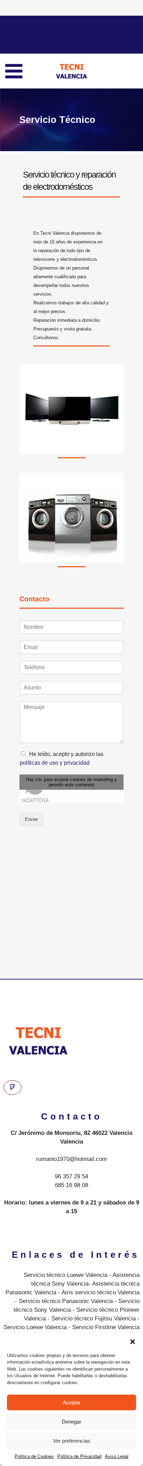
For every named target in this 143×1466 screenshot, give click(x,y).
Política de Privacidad (79, 1456)
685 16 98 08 (71, 1185)
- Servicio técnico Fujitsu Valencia (91, 1318)
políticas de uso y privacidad (55, 763)
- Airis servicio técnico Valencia (98, 1292)
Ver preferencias (71, 1441)
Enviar (31, 819)
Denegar (71, 1422)
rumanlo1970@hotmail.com (71, 1159)
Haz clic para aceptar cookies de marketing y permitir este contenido (71, 782)
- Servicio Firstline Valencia (103, 1327)
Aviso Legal (116, 1456)
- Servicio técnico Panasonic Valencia (64, 1301)
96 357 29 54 (71, 1176)
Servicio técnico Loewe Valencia (65, 1275)
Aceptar (72, 1402)
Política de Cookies (34, 1456)
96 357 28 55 (46, 33)
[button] (132, 1341)
